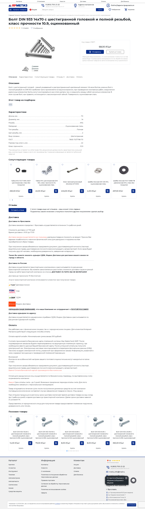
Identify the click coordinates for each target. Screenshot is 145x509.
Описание (13, 77)
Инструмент (13, 471)
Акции (76, 465)
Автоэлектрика (14, 478)
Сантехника (13, 485)
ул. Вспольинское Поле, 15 (117, 497)
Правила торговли (48, 480)
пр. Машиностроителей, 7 (116, 495)
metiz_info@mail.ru (117, 472)
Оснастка (12, 468)
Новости (62, 1)
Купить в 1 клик (115, 52)
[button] (12, 200)
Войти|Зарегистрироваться (122, 5)
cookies (57, 503)
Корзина (131, 9)
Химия (11, 488)
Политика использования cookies (53, 489)
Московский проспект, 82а (117, 500)
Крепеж (12, 465)
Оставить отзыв (17, 210)
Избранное (116, 9)
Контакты (19, 1)
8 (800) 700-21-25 (53, 5)
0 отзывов (25, 28)
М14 (10, 104)
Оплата (103, 1)
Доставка (83, 1)
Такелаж (12, 475)
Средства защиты (15, 491)
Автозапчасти (14, 481)
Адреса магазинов (86, 5)
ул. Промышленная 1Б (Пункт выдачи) (120, 492)
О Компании (41, 1)
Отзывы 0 (61, 77)
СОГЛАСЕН (132, 505)
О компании (45, 471)
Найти (100, 10)
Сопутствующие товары (45, 77)
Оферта (44, 493)
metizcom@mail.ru (116, 476)
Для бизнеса (125, 1)
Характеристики (26, 77)
